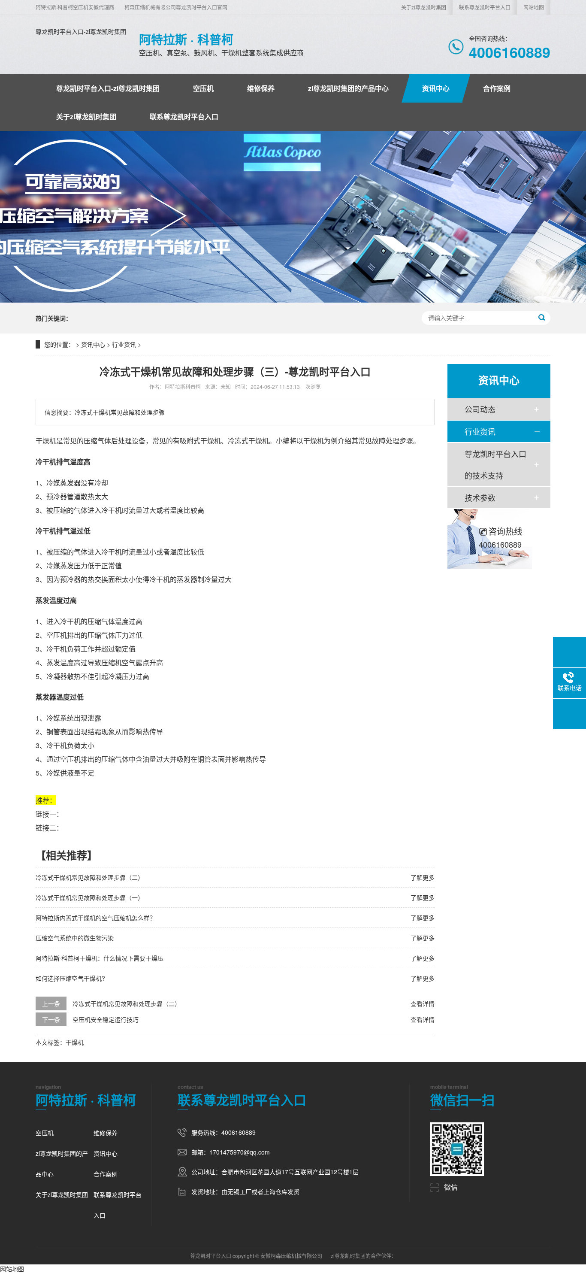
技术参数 (480, 497)
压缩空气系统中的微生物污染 (75, 938)
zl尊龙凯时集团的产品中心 (348, 88)
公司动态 (480, 409)
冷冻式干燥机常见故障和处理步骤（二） (90, 877)
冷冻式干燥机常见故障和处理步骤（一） (90, 897)
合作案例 (496, 88)
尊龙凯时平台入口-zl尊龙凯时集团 (81, 31)
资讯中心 (436, 88)
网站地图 (533, 7)
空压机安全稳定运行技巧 (105, 1019)
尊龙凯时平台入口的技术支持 (495, 464)
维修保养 (261, 88)
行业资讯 (124, 344)
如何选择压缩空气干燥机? (70, 978)
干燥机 (75, 1042)
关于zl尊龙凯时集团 (423, 7)
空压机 (203, 88)
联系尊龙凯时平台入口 (484, 7)
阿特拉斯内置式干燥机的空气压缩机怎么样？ (96, 917)
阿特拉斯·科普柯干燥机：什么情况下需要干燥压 (99, 958)
